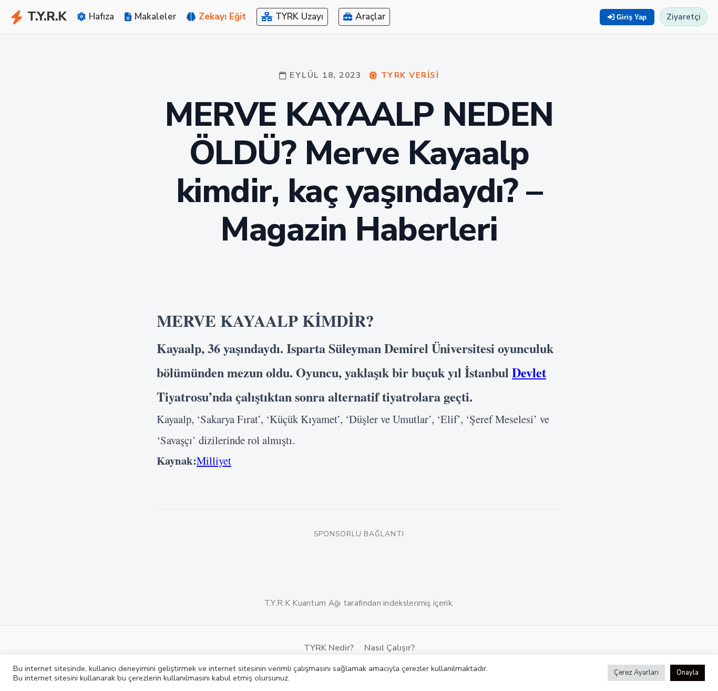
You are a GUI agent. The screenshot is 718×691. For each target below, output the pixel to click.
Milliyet (214, 460)
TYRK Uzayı (299, 17)
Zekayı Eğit (222, 17)
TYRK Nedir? (329, 648)
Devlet (529, 372)
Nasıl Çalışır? (389, 648)
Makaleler (155, 17)
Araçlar (370, 17)
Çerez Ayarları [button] (636, 672)
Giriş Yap (630, 17)
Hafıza (101, 17)
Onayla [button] (687, 672)
